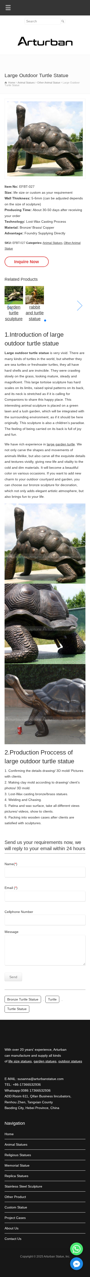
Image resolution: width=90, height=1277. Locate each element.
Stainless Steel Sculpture (23, 1186)
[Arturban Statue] (45, 44)
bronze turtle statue (22, 999)
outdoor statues (70, 1061)
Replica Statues (16, 1176)
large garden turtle (61, 444)
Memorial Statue (17, 1165)
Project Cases (15, 1218)
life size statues (20, 1061)
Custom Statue (16, 1207)
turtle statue (17, 1009)
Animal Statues (52, 243)
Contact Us (13, 1239)
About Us (11, 1228)
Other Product (15, 1197)
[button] (45, 320)
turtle (52, 999)
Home (9, 1134)
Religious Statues (18, 1155)
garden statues (45, 1061)
